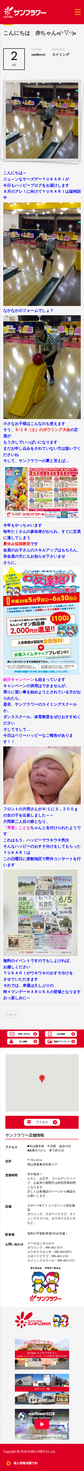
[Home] (24, 11)
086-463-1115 (51, 1260)
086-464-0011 (49, 1251)
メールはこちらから (40, 1243)
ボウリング (34, 1214)
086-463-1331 (48, 1256)
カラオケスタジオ (63, 1218)
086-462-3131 (45, 1247)
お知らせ (11, 1014)
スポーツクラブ (56, 1214)
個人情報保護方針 (26, 1463)
